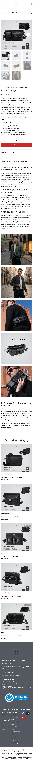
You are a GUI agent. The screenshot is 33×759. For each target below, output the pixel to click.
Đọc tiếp (3, 553)
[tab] (3, 161)
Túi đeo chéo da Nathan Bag (10, 556)
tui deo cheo (16, 155)
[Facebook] (23, 713)
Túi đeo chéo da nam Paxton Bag (11, 477)
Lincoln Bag (8, 155)
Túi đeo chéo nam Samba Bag (10, 517)
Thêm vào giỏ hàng (16, 145)
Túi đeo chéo (12, 152)
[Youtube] (23, 717)
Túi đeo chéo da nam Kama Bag (11, 596)
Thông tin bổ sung (13, 161)
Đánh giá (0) (25, 161)
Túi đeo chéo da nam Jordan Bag (11, 635)
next (28, 35)
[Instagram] (28, 713)
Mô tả (4, 161)
